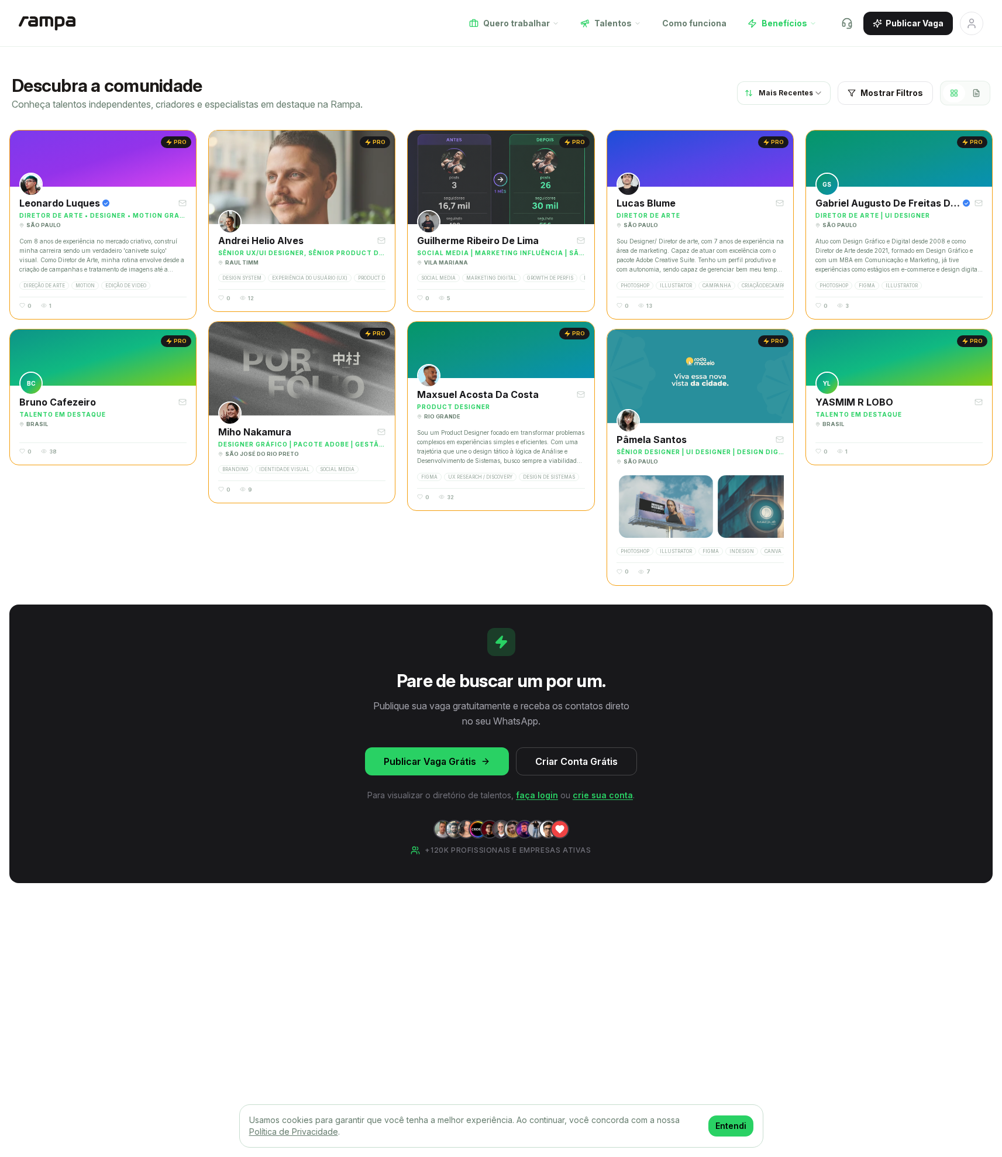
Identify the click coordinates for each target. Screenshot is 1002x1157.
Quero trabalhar (516, 23)
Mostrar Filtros (891, 93)
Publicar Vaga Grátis (430, 761)
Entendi (730, 1126)
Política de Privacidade (293, 1132)
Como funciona (694, 23)
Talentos (613, 23)
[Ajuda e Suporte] (847, 23)
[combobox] (784, 93)
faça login (537, 795)
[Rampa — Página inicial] (47, 23)
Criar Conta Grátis (576, 761)
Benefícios (784, 23)
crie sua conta (603, 795)
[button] (103, 225)
